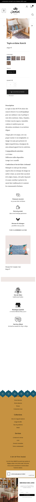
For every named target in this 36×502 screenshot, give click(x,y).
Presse (18, 406)
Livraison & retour (18, 437)
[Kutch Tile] (9, 63)
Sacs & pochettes (18, 425)
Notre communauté (18, 446)
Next (32, 26)
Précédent (4, 26)
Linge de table (18, 422)
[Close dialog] (35, 479)
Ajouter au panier (18, 92)
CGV (18, 440)
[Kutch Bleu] (9, 58)
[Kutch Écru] (18, 58)
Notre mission (18, 403)
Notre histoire (18, 400)
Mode (18, 428)
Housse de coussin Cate (13, 267)
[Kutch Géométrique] (13, 58)
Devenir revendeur (18, 443)
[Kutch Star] (23, 58)
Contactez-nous (18, 409)
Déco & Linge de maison (18, 419)
